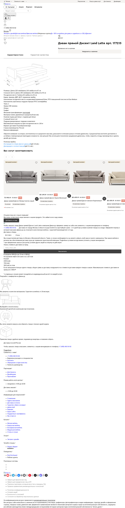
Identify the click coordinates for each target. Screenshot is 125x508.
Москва (6, 31)
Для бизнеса (11, 372)
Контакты (10, 360)
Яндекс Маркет (12, 446)
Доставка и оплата (13, 403)
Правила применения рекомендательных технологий (25, 486)
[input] (17, 10)
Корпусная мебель (13, 425)
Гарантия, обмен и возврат (16, 405)
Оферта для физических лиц (17, 480)
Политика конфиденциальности (18, 490)
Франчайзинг (11, 376)
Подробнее (7, 350)
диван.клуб (11, 407)
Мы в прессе (11, 416)
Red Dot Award (12, 455)
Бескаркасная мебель (14, 427)
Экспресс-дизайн (13, 439)
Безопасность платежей (15, 494)
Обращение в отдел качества (17, 362)
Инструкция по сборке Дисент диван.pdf (17, 144)
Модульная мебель (13, 430)
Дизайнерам (11, 374)
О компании (11, 398)
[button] (7, 18)
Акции (21, 7)
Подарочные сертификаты (16, 414)
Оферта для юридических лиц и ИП (19, 482)
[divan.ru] (7, 4)
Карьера (10, 409)
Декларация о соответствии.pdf (14, 146)
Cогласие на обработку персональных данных (23, 496)
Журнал (29, 7)
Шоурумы (38, 7)
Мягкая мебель (12, 423)
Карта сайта (11, 411)
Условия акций (12, 492)
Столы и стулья (12, 432)
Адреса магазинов (13, 400)
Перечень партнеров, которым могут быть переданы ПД (26, 484)
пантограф (26, 112)
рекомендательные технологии (44, 500)
